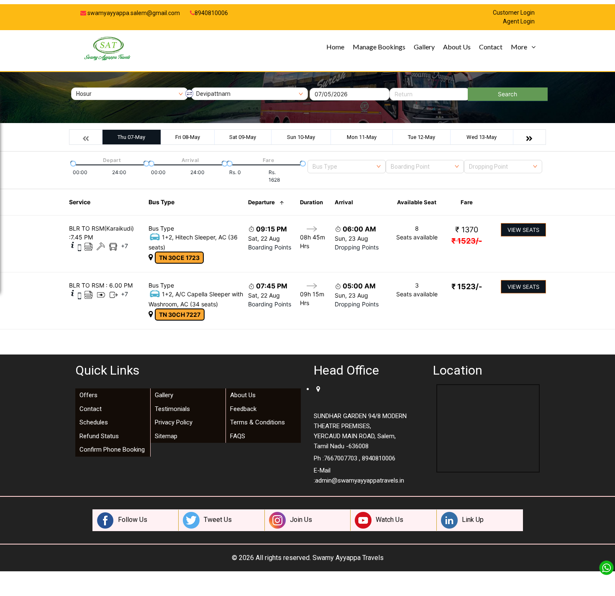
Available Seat (416, 202)
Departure (261, 202)
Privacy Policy (173, 422)
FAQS (237, 436)
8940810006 (211, 13)
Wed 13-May (481, 137)
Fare (467, 202)
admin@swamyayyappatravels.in (359, 480)
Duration (311, 202)
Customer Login (514, 13)
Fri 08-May (187, 137)
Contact (490, 47)
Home (335, 47)
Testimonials (172, 409)
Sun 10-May (301, 137)
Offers (88, 395)
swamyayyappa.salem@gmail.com (133, 13)
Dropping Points (357, 247)
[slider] (72, 163)
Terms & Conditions (257, 422)
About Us (457, 47)
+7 (124, 245)
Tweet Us (218, 520)
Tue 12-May (421, 137)
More (519, 47)
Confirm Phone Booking (112, 449)
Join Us (301, 520)
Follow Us (132, 520)
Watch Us (389, 520)
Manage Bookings (379, 47)
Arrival (344, 202)
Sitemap (166, 436)
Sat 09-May (242, 137)
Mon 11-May (362, 137)
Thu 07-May (131, 137)
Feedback (243, 409)
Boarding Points (269, 247)
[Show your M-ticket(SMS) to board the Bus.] (79, 247)
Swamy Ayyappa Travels (348, 558)
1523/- (466, 240)
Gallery (424, 47)
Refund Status (99, 436)
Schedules (93, 422)
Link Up (473, 520)
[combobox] (347, 166)
